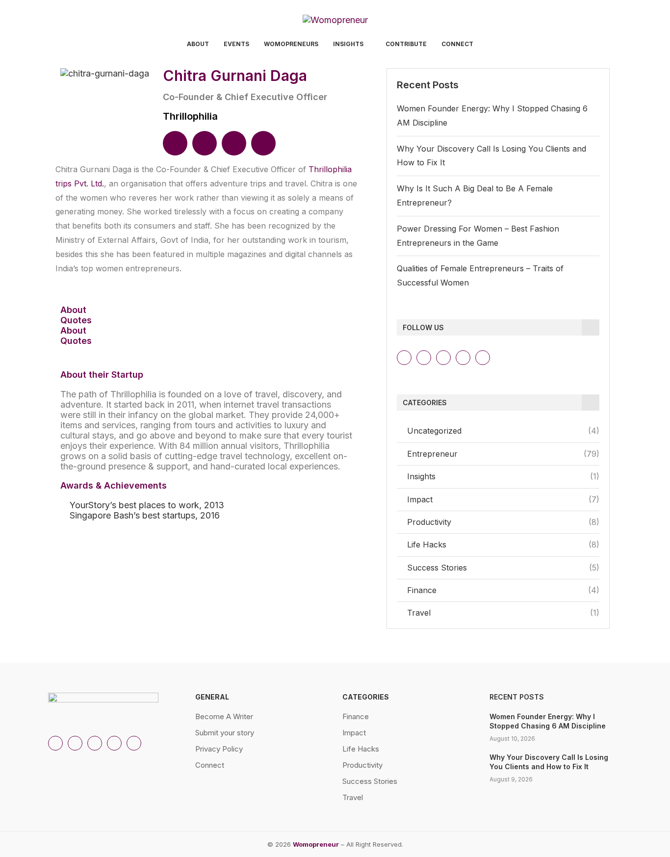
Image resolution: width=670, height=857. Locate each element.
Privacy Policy (219, 749)
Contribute (406, 44)
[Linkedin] (175, 143)
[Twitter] (443, 357)
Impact (503, 499)
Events (236, 44)
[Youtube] (463, 357)
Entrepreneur (503, 454)
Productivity (503, 522)
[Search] (617, 45)
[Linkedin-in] (423, 357)
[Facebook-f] (482, 357)
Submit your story (224, 732)
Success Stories (503, 567)
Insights (348, 44)
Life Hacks (503, 544)
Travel (503, 613)
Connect (457, 44)
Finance (503, 590)
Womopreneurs (291, 44)
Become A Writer (224, 716)
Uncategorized (503, 431)
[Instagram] (404, 357)
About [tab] (73, 310)
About (198, 44)
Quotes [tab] (76, 320)
